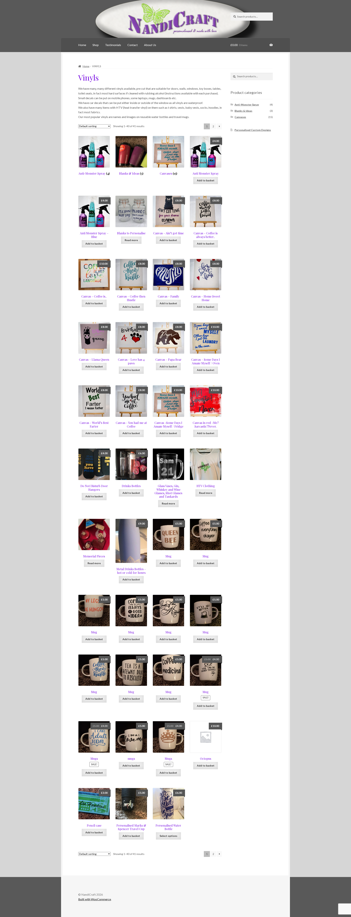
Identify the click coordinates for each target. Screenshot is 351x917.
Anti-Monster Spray (247, 104)
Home (82, 45)
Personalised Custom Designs (253, 129)
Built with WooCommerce (94, 899)
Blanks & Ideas (243, 110)
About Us (150, 45)
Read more (131, 240)
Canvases (240, 117)
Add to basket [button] (205, 180)
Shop (96, 45)
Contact (132, 45)
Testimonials (113, 45)
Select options (168, 835)
